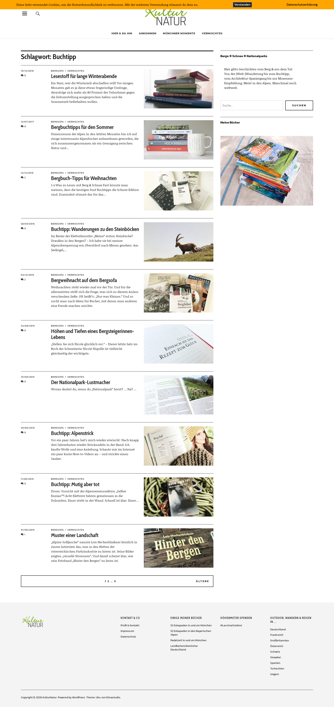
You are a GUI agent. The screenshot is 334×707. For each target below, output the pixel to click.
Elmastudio (113, 697)
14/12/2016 (27, 173)
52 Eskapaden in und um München (191, 625)
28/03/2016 (28, 224)
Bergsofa (57, 71)
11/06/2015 (27, 479)
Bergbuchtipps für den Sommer (82, 127)
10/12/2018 (27, 71)
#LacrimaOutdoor (231, 625)
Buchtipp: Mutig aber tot (75, 484)
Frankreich (276, 635)
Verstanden (242, 4)
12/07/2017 (27, 122)
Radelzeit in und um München (188, 640)
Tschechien (277, 669)
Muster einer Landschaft (74, 535)
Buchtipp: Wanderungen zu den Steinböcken (95, 229)
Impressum (127, 631)
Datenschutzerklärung (302, 5)
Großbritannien (279, 640)
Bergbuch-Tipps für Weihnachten (84, 178)
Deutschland (278, 629)
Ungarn (274, 674)
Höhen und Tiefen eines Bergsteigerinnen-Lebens (92, 334)
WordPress (78, 697)
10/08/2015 (28, 377)
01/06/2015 (28, 530)
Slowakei (275, 657)
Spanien (275, 663)
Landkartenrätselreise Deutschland (184, 648)
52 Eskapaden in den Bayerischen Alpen (190, 633)
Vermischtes (212, 33)
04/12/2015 (27, 275)
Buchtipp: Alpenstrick (72, 433)
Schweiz (275, 652)
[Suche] (38, 13)
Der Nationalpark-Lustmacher (80, 382)
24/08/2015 (28, 326)
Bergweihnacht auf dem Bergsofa (84, 280)
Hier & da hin (122, 33)
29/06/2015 (28, 428)
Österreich (276, 646)
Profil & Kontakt (130, 625)
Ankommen (147, 33)
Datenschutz (128, 637)
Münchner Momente (179, 33)
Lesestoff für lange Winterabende (84, 76)
